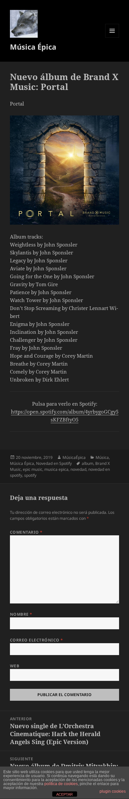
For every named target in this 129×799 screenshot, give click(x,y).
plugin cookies (113, 791)
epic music (32, 469)
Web (14, 666)
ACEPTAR (64, 794)
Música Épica (33, 47)
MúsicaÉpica (74, 457)
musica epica (56, 469)
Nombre (21, 614)
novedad (78, 469)
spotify (30, 475)
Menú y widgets (112, 37)
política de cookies (61, 783)
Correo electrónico (36, 640)
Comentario (26, 532)
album (87, 463)
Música (102, 457)
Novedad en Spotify (54, 463)
